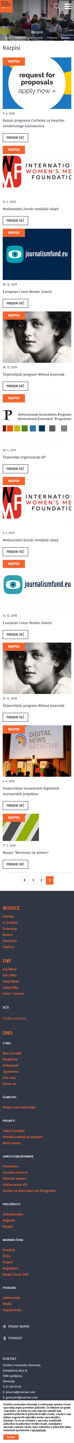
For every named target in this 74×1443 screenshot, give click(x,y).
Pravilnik (9, 1250)
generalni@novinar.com (22, 1397)
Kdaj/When (11, 981)
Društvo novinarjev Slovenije (29, 38)
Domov (8, 38)
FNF (7, 961)
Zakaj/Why (10, 988)
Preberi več (15, 138)
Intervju (8, 917)
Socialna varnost (15, 1172)
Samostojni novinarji (18, 1156)
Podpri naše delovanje (19, 1107)
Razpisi (14, 61)
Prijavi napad (18, 1326)
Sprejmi (11, 1437)
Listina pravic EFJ (15, 1185)
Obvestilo (10, 941)
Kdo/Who (10, 975)
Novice (11, 908)
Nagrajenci (10, 1268)
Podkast (15, 1338)
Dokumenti (10, 1065)
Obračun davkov (14, 1179)
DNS (7, 1033)
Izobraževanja (13, 1214)
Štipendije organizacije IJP (24, 457)
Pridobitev (10, 1166)
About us (9, 1084)
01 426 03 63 (13, 1386)
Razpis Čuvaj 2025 (16, 1274)
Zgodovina (10, 1072)
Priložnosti (52, 38)
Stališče (8, 947)
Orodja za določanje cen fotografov (29, 1191)
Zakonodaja (11, 1298)
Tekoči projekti (13, 1131)
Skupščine (10, 1059)
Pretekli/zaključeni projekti (22, 1137)
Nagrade (9, 1220)
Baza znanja (11, 1143)
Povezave (9, 1288)
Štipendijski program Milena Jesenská (33, 374)
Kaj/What (10, 969)
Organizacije (12, 1310)
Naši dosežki (12, 1053)
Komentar (10, 929)
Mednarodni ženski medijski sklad (30, 209)
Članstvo (9, 1097)
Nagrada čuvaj (13, 1240)
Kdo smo (9, 1078)
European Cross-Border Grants (27, 292)
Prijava (8, 1262)
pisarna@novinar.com (20, 1392)
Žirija (6, 1256)
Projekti (9, 1120)
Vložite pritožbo (14, 1018)
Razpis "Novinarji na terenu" (26, 852)
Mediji (7, 1304)
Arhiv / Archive (13, 994)
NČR (6, 1008)
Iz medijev (10, 923)
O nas (7, 1043)
